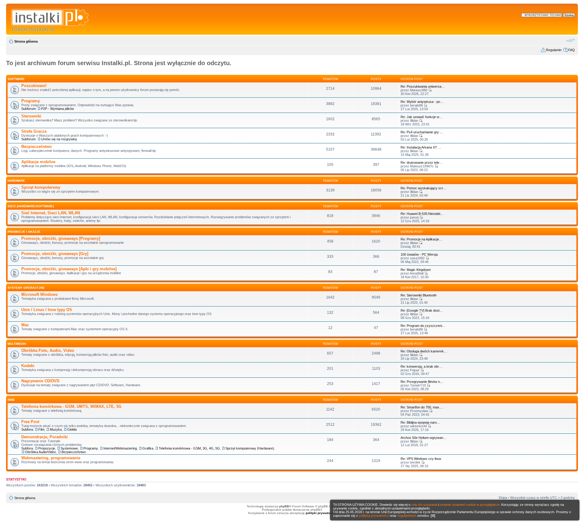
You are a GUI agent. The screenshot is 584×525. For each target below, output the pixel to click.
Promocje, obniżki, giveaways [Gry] (54, 253)
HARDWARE (16, 180)
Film (41, 429)
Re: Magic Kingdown (416, 269)
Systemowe (69, 448)
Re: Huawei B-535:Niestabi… (422, 213)
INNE (11, 399)
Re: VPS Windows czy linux (421, 458)
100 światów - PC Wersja (419, 254)
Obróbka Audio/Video (40, 452)
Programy (30, 101)
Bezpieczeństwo (36, 146)
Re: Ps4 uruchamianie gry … (422, 132)
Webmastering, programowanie (50, 458)
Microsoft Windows (39, 294)
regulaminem (407, 515)
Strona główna (26, 41)
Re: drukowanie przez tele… (422, 162)
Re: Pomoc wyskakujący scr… (424, 188)
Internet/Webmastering (120, 448)
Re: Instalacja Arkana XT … (421, 147)
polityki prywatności (321, 513)
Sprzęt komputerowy (40, 187)
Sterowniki (31, 116)
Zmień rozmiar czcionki (570, 40)
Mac (25, 325)
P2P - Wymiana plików (57, 108)
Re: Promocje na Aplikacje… (421, 239)
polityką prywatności (374, 515)
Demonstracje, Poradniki (44, 437)
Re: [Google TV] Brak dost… (422, 310)
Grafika (147, 448)
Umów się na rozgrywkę (59, 139)
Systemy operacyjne (26, 287)
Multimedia (17, 343)
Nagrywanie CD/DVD (40, 381)
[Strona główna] (50, 19)
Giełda (72, 429)
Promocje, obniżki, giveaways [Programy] (60, 238)
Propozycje (46, 448)
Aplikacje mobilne (38, 161)
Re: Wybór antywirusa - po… (422, 101)
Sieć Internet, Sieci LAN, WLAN (50, 213)
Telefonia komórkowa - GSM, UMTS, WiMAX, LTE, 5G (71, 406)
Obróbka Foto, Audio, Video (47, 350)
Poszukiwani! (34, 85)
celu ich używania (424, 504)
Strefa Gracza (34, 131)
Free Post (30, 421)
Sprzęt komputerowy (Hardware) (249, 448)
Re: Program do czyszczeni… (423, 325)
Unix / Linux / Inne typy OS (46, 309)
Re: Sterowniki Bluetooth (418, 295)
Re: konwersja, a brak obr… (421, 366)
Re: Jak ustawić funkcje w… (422, 117)
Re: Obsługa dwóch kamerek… (424, 351)
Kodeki (27, 365)
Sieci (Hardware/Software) (31, 206)
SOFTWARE (16, 79)
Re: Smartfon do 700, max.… (422, 407)
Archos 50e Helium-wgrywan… (424, 437)
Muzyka (56, 429)
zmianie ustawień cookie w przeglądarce (469, 504)
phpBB (284, 506)
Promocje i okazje (24, 231)
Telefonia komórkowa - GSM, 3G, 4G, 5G (189, 448)
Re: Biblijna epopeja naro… (420, 422)
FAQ (571, 50)
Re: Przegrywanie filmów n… (422, 381)
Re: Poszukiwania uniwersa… (423, 86)
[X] (433, 515)
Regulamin (553, 50)
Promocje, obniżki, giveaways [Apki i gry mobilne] (68, 269)
